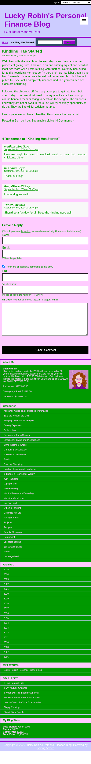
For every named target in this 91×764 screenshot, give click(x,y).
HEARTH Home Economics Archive (22, 697)
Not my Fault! (10, 503)
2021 (6, 589)
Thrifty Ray (11, 204)
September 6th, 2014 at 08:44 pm (21, 207)
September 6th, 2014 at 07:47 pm (21, 189)
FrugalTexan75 (13, 186)
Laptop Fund (10, 483)
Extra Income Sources (15, 445)
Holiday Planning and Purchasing (20, 469)
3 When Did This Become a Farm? (21, 692)
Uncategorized (11, 556)
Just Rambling (11, 478)
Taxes (7, 551)
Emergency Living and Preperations (22, 440)
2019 (6, 598)
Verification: (9, 284)
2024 (6, 574)
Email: (6, 247)
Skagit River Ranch (13, 712)
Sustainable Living (13, 546)
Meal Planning (11, 488)
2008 (6, 647)
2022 (6, 584)
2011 (6, 637)
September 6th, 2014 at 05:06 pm (21, 171)
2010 (6, 642)
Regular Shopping (13, 532)
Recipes (8, 527)
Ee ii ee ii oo (10, 430)
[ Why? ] (38, 294)
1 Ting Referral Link (14, 683)
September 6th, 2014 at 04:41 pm (21, 149)
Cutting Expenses (13, 425)
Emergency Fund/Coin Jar (17, 435)
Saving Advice (45, 748)
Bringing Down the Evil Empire (19, 420)
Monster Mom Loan (13, 498)
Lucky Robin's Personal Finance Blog (23, 670)
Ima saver (10, 168)
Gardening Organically (15, 449)
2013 (6, 627)
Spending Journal (12, 542)
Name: (6, 235)
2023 (6, 579)
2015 (6, 618)
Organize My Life (12, 512)
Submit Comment (45, 350)
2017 (6, 608)
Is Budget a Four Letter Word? (19, 474)
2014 (6, 623)
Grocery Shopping (13, 464)
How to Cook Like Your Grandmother (22, 702)
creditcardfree (13, 146)
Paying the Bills (11, 517)
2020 (6, 593)
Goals (7, 459)
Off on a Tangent (12, 508)
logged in (25, 231)
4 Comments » (65, 120)
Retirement (9, 537)
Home (5, 42)
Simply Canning (11, 707)
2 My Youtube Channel (15, 688)
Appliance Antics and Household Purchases (26, 411)
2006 (6, 657)
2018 (6, 603)
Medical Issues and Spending (19, 493)
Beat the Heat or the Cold (16, 415)
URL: (5, 271)
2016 (6, 613)
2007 (6, 652)
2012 (6, 632)
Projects (8, 522)
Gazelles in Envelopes (15, 454)
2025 (6, 569)
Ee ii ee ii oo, (23, 120)
